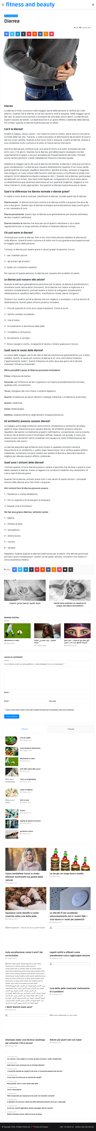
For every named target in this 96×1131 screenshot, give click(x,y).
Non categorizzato (11, 16)
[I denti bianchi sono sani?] (25, 983)
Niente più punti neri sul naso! (65, 1040)
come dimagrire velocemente (30, 748)
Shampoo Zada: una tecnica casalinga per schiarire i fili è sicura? (25, 1041)
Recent (25, 729)
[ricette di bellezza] (11, 792)
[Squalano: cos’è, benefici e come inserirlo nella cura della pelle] (25, 898)
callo (61, 1127)
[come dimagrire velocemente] (11, 751)
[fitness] (11, 813)
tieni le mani (24, 800)
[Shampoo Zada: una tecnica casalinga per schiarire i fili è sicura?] (25, 1025)
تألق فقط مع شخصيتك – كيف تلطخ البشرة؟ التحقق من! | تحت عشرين (76, 641)
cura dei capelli (25, 737)
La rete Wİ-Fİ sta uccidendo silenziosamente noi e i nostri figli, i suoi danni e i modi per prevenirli (68, 916)
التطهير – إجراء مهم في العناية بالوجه (45, 641)
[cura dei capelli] (11, 741)
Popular (71, 729)
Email (7, 701)
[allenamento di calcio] (17, 630)
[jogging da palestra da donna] (11, 824)
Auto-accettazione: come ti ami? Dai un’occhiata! (24, 954)
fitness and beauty (41, 1127)
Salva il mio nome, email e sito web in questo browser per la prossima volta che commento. (40, 710)
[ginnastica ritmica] (11, 834)
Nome (7, 692)
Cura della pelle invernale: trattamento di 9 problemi (70, 990)
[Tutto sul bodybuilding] (11, 782)
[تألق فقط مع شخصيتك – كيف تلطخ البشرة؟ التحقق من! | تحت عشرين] (77, 630)
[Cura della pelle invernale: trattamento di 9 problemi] (70, 974)
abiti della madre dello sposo (30, 768)
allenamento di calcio (11, 640)
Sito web (52, 701)
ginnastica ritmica (26, 831)
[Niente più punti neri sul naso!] (70, 1025)
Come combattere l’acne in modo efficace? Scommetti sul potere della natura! (24, 876)
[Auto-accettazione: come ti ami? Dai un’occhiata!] (25, 937)
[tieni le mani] (11, 803)
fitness (22, 810)
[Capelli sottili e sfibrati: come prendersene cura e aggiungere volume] (70, 937)
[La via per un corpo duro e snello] (70, 859)
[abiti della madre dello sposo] (11, 772)
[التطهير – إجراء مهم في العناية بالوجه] (47, 630)
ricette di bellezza (26, 789)
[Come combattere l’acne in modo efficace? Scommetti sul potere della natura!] (25, 859)
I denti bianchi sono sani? (18, 1007)
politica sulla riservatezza (84, 1127)
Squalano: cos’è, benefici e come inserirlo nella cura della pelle (22, 914)
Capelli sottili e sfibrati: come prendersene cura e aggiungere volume (70, 954)
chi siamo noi (69, 1127)
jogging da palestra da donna (30, 820)
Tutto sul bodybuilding (28, 779)
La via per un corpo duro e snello (66, 873)
